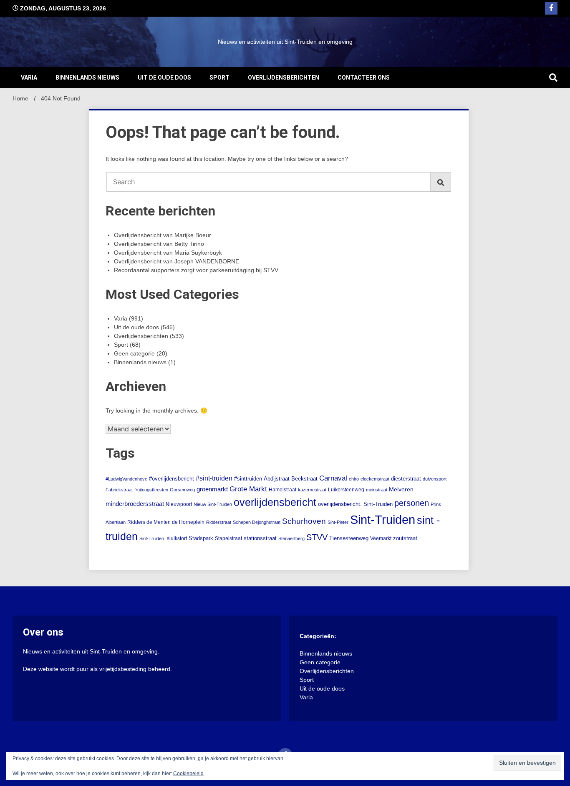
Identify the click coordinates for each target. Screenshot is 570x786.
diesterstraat (406, 479)
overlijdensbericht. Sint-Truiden (355, 504)
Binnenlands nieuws (87, 77)
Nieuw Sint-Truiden (213, 504)
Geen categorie (134, 353)
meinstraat (376, 489)
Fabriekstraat (119, 489)
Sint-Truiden (382, 519)
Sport (219, 77)
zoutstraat (405, 538)
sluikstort (177, 538)
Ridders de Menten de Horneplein (165, 522)
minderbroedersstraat (135, 504)
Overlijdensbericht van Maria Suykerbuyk (168, 252)
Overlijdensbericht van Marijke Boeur (162, 235)
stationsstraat (260, 538)
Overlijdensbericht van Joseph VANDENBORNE (176, 261)
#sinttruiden (248, 479)
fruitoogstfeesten (151, 489)
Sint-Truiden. (152, 538)
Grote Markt (248, 489)
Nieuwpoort (179, 504)
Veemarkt (380, 538)
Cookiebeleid (188, 773)
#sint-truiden (214, 478)
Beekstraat (304, 479)
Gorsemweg (182, 489)
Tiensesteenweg (348, 538)
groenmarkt (212, 489)
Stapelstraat (228, 538)
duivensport (434, 478)
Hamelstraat (282, 490)
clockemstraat (375, 478)
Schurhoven (304, 521)
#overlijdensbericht (171, 479)
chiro (354, 478)
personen (411, 503)
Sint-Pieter (338, 522)
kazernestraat (312, 489)
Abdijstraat (277, 479)
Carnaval (333, 478)
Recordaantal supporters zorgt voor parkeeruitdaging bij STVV (196, 270)
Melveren (401, 489)
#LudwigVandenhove (126, 478)
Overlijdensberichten (283, 77)
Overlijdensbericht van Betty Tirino (159, 243)
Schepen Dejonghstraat (256, 522)
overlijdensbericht (275, 502)
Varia (29, 77)
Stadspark (201, 538)
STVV (317, 537)
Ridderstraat (218, 522)
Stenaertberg (291, 538)
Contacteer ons (364, 77)
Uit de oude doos (164, 77)
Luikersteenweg (346, 490)
